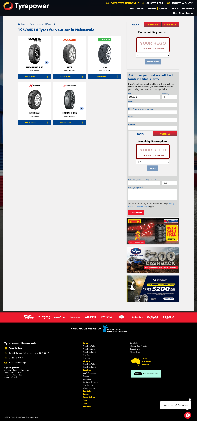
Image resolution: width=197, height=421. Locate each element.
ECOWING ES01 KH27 (34, 67)
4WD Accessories (90, 373)
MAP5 (69, 67)
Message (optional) (135, 187)
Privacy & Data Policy (18, 417)
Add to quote (30, 77)
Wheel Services (89, 388)
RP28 (105, 67)
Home (22, 24)
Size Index (134, 343)
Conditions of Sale (32, 417)
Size (130, 94)
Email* (131, 117)
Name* (131, 101)
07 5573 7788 (154, 3)
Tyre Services (88, 385)
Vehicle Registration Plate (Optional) (142, 180)
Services (152, 8)
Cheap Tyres (135, 352)
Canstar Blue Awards (138, 346)
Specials (163, 8)
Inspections (87, 379)
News (181, 13)
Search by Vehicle (90, 346)
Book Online (188, 8)
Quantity (165, 94)
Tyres (131, 8)
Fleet (175, 13)
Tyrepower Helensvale (124, 3)
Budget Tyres (135, 349)
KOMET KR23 (34, 113)
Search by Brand (89, 352)
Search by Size (89, 349)
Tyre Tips (86, 358)
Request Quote (136, 212)
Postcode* (132, 124)
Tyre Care (86, 355)
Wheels (140, 8)
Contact (174, 8)
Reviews (189, 13)
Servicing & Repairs (90, 382)
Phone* (141, 109)
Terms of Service (143, 206)
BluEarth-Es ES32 (69, 113)
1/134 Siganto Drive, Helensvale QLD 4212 (29, 353)
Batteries (86, 376)
